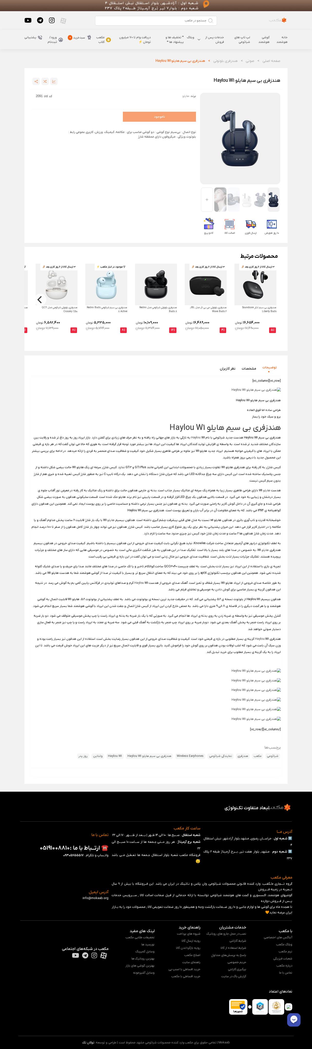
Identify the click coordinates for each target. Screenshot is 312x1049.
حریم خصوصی (236, 962)
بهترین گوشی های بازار (140, 966)
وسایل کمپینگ (145, 951)
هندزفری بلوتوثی (225, 61)
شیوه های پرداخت (188, 934)
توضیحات (270, 367)
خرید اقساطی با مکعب (185, 976)
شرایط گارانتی (237, 941)
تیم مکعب (285, 951)
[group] (240, 138)
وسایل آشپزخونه (144, 973)
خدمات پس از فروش (214, 39)
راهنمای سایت (191, 962)
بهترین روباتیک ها (143, 958)
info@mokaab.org (95, 898)
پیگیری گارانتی (237, 969)
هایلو (266, 490)
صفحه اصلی (271, 61)
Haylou (196, 438)
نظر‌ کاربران (227, 368)
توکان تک (88, 1042)
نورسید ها (148, 944)
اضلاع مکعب (192, 955)
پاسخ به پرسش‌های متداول (228, 955)
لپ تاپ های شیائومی (242, 39)
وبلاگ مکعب (284, 944)
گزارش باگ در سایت (233, 976)
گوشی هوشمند (264, 39)
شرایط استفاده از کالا (233, 948)
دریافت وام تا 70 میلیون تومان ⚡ (135, 39)
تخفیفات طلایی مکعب (140, 937)
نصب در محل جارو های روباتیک (226, 934)
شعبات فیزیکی (282, 958)
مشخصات (249, 368)
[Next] (40, 300)
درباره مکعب (284, 966)
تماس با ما (285, 973)
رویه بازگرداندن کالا (188, 948)
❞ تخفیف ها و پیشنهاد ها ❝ (175, 39)
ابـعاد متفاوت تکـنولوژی (246, 808)
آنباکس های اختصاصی (278, 937)
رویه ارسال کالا (191, 941)
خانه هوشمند (282, 39)
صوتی (250, 61)
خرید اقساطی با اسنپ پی (184, 969)
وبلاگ (190, 37)
